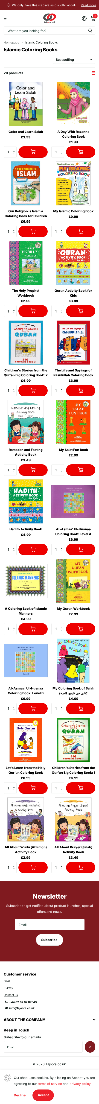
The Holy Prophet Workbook (25, 293)
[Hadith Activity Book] (26, 501)
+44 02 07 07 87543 (23, 1002)
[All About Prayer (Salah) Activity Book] (73, 819)
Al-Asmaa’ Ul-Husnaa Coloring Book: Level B (26, 690)
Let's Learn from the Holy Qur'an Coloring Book (26, 770)
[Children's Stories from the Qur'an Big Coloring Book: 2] (26, 343)
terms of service (50, 1084)
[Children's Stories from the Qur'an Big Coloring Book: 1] (73, 740)
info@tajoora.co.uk (22, 1008)
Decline (20, 1095)
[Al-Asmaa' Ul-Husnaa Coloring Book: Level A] (73, 501)
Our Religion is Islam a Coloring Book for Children (26, 213)
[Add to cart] (33, 152)
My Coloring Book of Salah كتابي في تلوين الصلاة (73, 690)
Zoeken (90, 30)
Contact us (11, 995)
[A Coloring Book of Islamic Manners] (26, 581)
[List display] (93, 73)
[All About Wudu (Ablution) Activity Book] (26, 819)
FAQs (7, 980)
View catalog (6, 18)
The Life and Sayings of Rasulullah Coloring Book (73, 372)
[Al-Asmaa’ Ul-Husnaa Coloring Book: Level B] (26, 661)
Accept (43, 1095)
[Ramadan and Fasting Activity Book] (26, 422)
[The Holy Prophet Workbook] (26, 263)
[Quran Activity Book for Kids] (73, 263)
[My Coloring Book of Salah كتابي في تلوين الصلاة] (73, 661)
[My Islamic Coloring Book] (73, 183)
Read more (88, 5)
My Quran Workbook (73, 608)
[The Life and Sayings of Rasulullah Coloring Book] (73, 343)
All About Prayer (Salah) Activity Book (73, 849)
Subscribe (49, 940)
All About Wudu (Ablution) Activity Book (26, 849)
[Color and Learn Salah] (26, 104)
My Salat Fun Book (73, 450)
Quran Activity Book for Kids (73, 293)
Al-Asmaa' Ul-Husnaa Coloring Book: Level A (73, 531)
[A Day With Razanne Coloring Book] (73, 104)
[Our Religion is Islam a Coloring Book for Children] (26, 183)
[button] (15, 148)
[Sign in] (84, 18)
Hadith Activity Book (25, 529)
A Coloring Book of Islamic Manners (26, 611)
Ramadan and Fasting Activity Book (26, 452)
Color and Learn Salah (26, 132)
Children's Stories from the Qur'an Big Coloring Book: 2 (26, 372)
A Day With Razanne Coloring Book (73, 134)
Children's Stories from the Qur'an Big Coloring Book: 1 (73, 770)
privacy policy (80, 1084)
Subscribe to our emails (22, 1037)
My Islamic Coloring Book (73, 211)
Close (49, 1020)
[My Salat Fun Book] (73, 422)
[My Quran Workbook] (73, 581)
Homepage (11, 42)
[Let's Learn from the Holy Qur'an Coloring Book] (26, 740)
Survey (8, 988)
